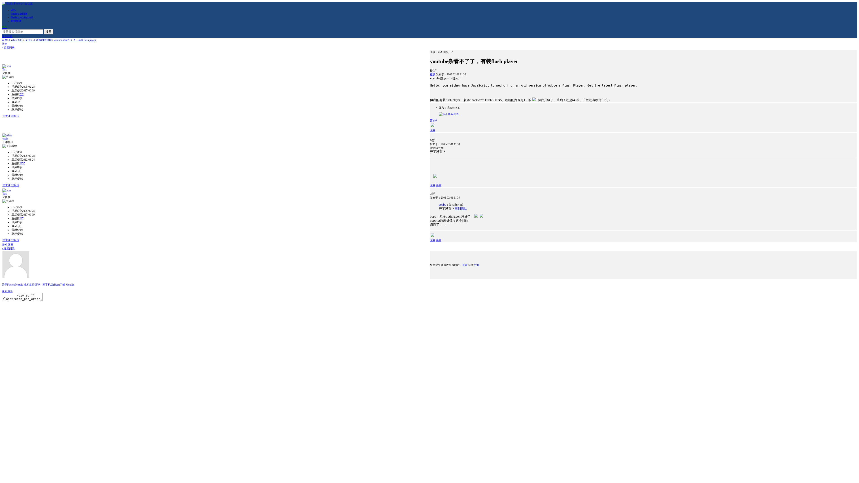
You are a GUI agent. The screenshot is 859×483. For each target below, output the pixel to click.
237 (21, 94)
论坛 (13, 10)
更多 (432, 74)
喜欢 (438, 185)
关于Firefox (8, 284)
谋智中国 (39, 284)
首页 (4, 40)
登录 (4, 36)
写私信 (15, 116)
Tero (4, 69)
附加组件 (16, 21)
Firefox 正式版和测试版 (38, 40)
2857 (22, 163)
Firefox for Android (22, 17)
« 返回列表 (8, 47)
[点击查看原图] (449, 114)
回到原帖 (461, 208)
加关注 (6, 116)
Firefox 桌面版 (19, 13)
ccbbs (5, 138)
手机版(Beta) (52, 284)
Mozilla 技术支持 (24, 284)
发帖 (4, 244)
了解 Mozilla (67, 284)
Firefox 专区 (16, 40)
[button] (433, 120)
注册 (10, 36)
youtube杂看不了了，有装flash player (75, 40)
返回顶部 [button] (7, 291)
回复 (4, 43)
